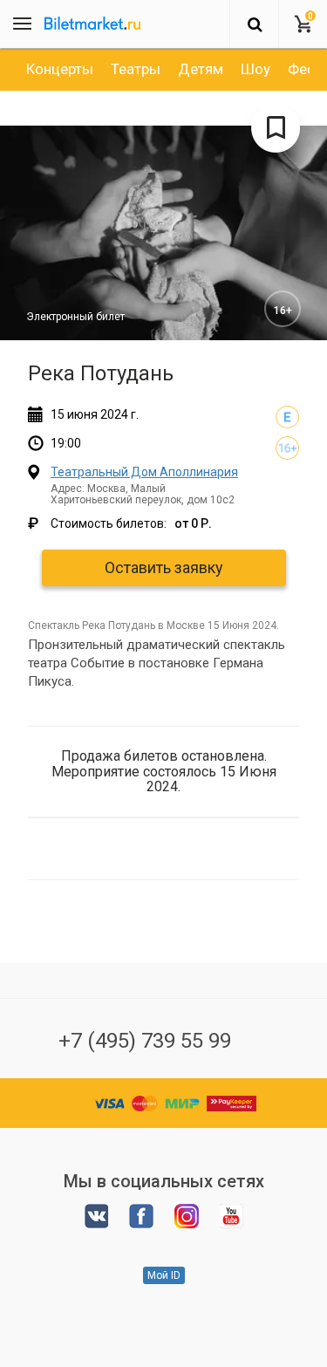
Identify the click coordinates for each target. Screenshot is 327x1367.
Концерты (59, 69)
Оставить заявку (164, 567)
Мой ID (164, 1275)
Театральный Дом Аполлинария (144, 472)
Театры (135, 69)
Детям (200, 69)
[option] (59, 69)
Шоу (255, 69)
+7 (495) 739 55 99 (144, 1040)
